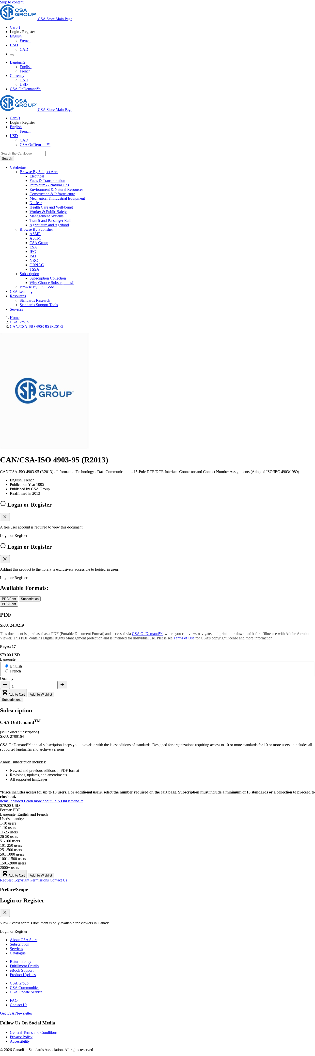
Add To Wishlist (41, 694)
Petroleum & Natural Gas (49, 185)
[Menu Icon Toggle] (12, 55)
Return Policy (20, 961)
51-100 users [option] (10, 841)
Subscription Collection (48, 278)
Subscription (19, 944)
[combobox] (23, 153)
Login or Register (22, 900)
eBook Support (21, 970)
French (25, 40)
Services (16, 949)
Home (14, 318)
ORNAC (37, 265)
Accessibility (20, 1041)
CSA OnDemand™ (25, 89)
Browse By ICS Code (37, 287)
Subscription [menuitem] (29, 274)
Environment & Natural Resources (56, 189)
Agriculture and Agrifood (49, 225)
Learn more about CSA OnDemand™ (53, 801)
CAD (24, 49)
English (26, 67)
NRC (34, 260)
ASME (35, 234)
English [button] (16, 36)
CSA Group (39, 243)
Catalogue (18, 953)
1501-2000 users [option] (13, 863)
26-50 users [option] (9, 836)
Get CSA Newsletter (16, 1013)
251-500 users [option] (11, 850)
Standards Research (35, 300)
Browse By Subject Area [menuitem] (39, 172)
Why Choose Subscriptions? (52, 283)
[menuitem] (172, 176)
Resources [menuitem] (18, 296)
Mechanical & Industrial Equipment (57, 198)
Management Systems (46, 216)
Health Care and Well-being (51, 207)
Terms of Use (183, 638)
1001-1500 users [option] (13, 859)
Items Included (12, 801)
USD (14, 45)
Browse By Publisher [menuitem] (36, 229)
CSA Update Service (26, 992)
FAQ (14, 1000)
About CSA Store (23, 940)
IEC (33, 251)
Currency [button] (17, 75)
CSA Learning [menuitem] (21, 291)
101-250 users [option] (11, 845)
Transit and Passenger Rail (50, 220)
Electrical (37, 176)
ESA (33, 247)
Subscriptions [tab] (11, 700)
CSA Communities (24, 988)
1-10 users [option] (8, 828)
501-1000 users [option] (12, 854)
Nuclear (36, 203)
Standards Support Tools (39, 305)
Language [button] (17, 62)
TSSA (34, 269)
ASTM (35, 238)
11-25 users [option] (9, 832)
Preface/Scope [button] (14, 889)
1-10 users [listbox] (8, 823)
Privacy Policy (21, 1037)
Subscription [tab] (30, 599)
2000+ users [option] (9, 867)
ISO (33, 256)
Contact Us (58, 880)
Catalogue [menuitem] (18, 167)
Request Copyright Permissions (24, 880)
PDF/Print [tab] (9, 599)
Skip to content (11, 2)
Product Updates (23, 975)
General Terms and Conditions (33, 1032)
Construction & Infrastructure (52, 194)
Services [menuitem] (16, 309)
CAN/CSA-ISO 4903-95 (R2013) (36, 326)
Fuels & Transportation (47, 180)
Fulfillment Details (24, 966)
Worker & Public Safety (48, 212)
